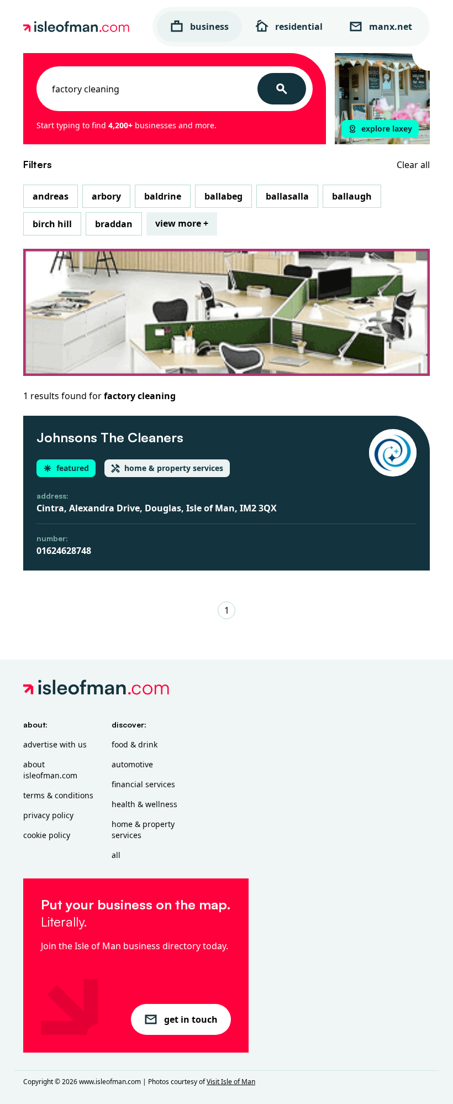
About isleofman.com (50, 770)
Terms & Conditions (58, 795)
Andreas (51, 196)
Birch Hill (52, 224)
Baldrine (162, 196)
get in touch (191, 1019)
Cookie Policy (46, 835)
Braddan (114, 224)
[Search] (281, 88)
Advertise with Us (55, 744)
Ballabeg (223, 196)
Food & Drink (134, 744)
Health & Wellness (144, 804)
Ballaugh (352, 196)
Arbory (106, 196)
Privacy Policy (48, 815)
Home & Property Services (143, 829)
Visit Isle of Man (231, 1081)
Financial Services (143, 784)
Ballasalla (287, 196)
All (116, 855)
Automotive (132, 764)
